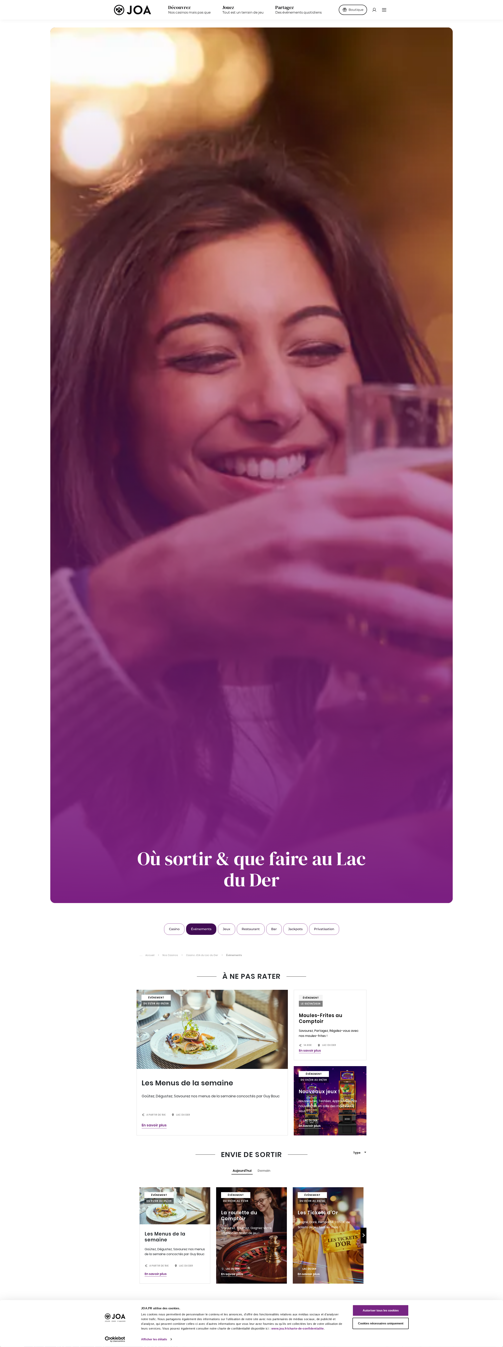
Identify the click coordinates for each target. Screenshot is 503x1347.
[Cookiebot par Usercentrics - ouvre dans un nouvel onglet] (115, 1339)
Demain (264, 1170)
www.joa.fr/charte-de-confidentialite (297, 1328)
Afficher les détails (154, 1339)
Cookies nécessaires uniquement (380, 1323)
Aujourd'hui (242, 1170)
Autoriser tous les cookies (381, 1310)
